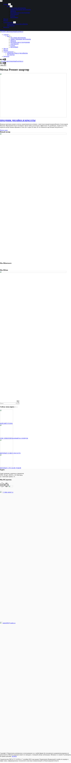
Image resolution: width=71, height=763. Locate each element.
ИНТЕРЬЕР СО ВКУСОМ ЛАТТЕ (10, 453)
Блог (8, 36)
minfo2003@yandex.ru (9, 623)
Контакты (6, 56)
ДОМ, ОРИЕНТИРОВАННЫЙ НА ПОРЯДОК (14, 438)
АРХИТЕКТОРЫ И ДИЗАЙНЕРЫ (17, 53)
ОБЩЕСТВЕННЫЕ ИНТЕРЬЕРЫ (20, 39)
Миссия (5, 48)
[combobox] (8, 403)
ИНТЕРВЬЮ (14, 47)
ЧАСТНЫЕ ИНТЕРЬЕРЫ (18, 37)
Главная (5, 34)
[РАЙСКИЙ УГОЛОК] (6, 422)
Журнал (5, 50)
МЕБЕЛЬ (13, 41)
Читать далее (4, 130)
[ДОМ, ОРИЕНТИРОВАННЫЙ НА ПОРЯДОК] (6, 436)
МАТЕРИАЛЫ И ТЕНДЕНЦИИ (20, 42)
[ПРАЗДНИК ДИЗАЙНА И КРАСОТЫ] (33, 117)
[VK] (1, 60)
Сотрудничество (8, 51)
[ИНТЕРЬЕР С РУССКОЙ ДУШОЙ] (6, 466)
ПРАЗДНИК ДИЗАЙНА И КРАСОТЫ (18, 120)
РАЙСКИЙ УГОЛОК (6, 423)
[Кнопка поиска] (17, 402)
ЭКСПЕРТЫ (11, 55)
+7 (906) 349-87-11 (8, 492)
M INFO (14, 756)
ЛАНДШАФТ (14, 44)
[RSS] (5, 60)
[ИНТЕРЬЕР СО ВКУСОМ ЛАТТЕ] (6, 451)
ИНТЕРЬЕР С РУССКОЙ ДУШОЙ (10, 468)
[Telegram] (3, 60)
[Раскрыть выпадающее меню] (11, 36)
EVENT (12, 45)
